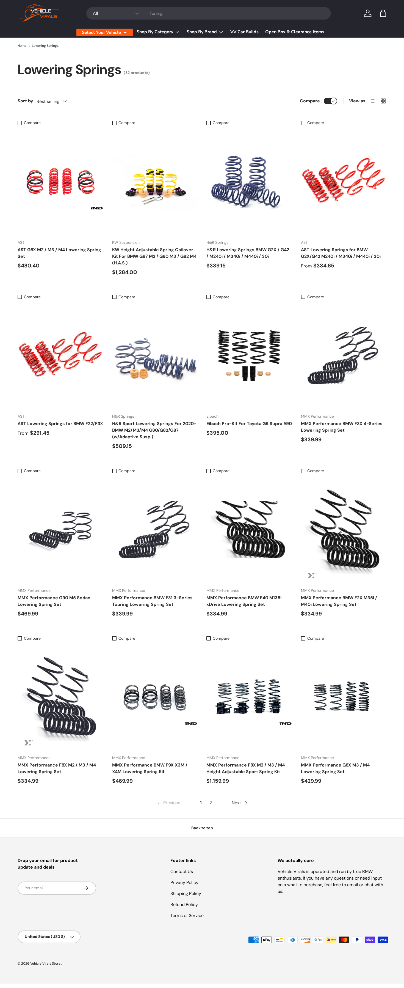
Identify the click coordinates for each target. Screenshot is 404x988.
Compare (310, 101)
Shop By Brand (202, 32)
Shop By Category (155, 32)
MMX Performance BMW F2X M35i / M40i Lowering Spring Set (339, 601)
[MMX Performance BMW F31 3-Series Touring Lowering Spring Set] (155, 529)
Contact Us (181, 871)
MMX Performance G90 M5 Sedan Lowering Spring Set (54, 601)
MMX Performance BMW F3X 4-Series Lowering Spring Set (342, 427)
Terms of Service (187, 915)
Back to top (202, 827)
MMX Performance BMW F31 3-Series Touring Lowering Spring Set (152, 601)
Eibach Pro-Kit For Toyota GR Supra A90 (249, 423)
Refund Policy (184, 904)
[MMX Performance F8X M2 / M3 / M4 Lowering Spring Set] (60, 697)
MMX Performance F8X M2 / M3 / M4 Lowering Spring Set (57, 768)
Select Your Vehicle (101, 32)
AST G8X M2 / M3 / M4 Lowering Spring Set (59, 253)
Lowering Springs (45, 45)
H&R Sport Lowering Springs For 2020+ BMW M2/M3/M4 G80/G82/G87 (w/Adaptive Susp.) (154, 430)
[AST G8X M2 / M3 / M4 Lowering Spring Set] (60, 181)
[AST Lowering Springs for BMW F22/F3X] (60, 355)
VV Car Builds (244, 32)
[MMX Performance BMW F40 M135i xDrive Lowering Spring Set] (249, 529)
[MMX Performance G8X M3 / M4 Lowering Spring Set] (344, 697)
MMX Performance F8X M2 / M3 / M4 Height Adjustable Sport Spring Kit (245, 768)
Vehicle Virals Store (45, 963)
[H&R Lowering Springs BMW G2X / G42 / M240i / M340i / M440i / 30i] (249, 181)
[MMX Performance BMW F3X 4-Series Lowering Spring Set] (344, 355)
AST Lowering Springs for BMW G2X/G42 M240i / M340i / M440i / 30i (341, 253)
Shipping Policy (185, 893)
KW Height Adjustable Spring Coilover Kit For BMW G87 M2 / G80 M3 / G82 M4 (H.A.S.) (154, 256)
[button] (383, 13)
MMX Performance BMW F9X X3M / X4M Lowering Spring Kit (149, 768)
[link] (168, 803)
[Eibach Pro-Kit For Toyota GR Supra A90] (249, 355)
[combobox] (208, 13)
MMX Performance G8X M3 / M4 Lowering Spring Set (335, 768)
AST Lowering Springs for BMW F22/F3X (60, 423)
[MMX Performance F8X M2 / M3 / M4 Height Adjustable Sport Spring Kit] (249, 697)
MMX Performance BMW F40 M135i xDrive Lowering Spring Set (243, 601)
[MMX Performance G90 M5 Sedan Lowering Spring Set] (60, 529)
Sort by (25, 101)
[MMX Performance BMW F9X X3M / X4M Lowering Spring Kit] (155, 697)
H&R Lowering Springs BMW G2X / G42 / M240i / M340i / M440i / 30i (247, 253)
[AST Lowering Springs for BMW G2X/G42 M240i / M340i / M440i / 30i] (344, 181)
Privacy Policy (184, 882)
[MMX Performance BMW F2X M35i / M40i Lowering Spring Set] (344, 529)
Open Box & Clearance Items (294, 32)
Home (22, 45)
